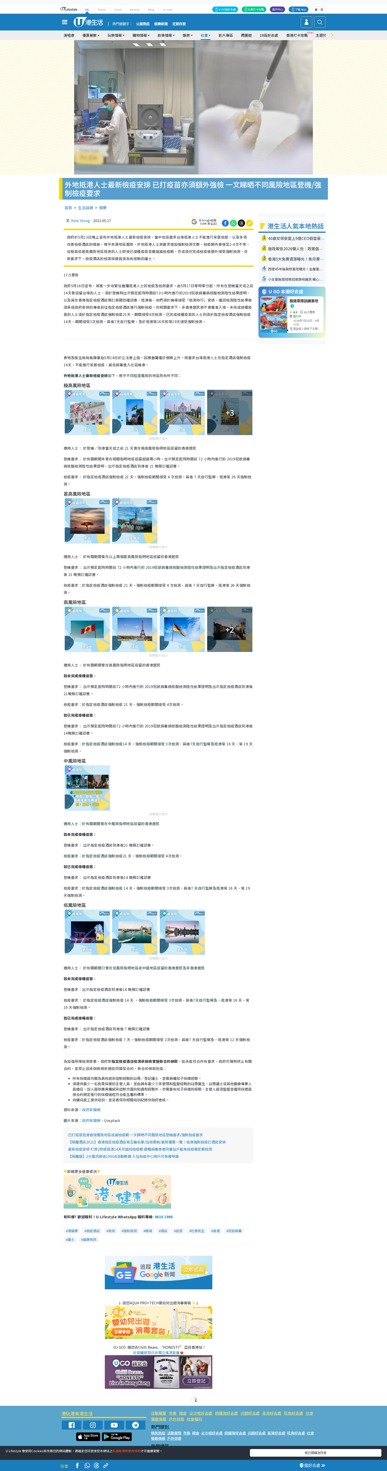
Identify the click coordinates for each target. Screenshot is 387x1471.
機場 (148, 1230)
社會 (309, 1413)
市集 (172, 1413)
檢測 (111, 1230)
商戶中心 (277, 9)
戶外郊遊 (176, 1419)
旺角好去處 (293, 1413)
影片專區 (226, 35)
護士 (71, 1239)
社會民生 (197, 1230)
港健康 (73, 1230)
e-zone (168, 9)
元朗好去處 (250, 1413)
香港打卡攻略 (297, 35)
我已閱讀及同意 (316, 1452)
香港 (216, 1230)
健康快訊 (89, 1239)
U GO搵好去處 (227, 9)
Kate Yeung (80, 220)
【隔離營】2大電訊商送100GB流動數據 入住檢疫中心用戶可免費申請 (123, 1156)
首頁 (68, 207)
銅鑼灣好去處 (226, 1413)
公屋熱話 (143, 24)
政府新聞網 (91, 1109)
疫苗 (179, 1230)
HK (87, 9)
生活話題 (85, 207)
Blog (151, 9)
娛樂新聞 (161, 24)
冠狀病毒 (235, 1230)
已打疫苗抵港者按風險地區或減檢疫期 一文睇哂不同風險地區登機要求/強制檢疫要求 (135, 1134)
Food (117, 9)
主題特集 (323, 35)
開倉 (183, 1413)
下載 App (300, 9)
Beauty (135, 9)
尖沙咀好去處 (200, 1413)
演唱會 (69, 35)
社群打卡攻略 (256, 9)
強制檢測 (130, 1230)
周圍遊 (246, 35)
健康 (103, 207)
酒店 (164, 1230)
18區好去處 (269, 35)
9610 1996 (164, 1216)
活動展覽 (158, 1413)
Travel (102, 9)
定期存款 (179, 24)
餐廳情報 (158, 1419)
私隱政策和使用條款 (126, 1451)
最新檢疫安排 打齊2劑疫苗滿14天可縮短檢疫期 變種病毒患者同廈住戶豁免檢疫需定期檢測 (140, 1149)
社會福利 (194, 1419)
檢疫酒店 (93, 1230)
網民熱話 (158, 1433)
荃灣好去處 (271, 1413)
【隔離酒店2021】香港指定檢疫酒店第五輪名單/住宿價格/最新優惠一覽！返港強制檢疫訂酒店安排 (147, 1142)
